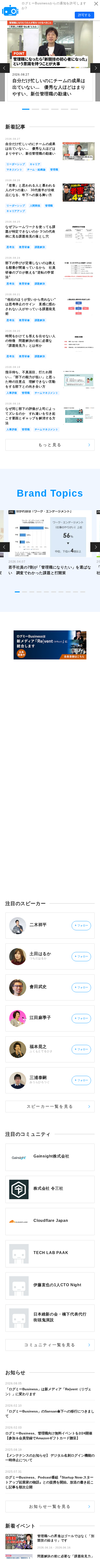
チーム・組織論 (36, 169)
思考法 (10, 247)
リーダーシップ (16, 164)
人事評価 (12, 393)
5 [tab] (64, 109)
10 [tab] (82, 591)
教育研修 (24, 247)
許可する (84, 15)
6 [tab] (74, 109)
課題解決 (40, 247)
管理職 (54, 169)
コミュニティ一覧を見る (49, 1345)
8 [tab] (68, 591)
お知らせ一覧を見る (50, 1506)
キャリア (35, 164)
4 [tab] (54, 109)
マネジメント (14, 169)
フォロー (81, 925)
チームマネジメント (46, 393)
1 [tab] (25, 109)
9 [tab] (75, 591)
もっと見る (50, 445)
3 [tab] (45, 109)
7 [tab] (60, 591)
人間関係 (35, 205)
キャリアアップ (16, 211)
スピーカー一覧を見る (50, 1106)
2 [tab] (35, 109)
